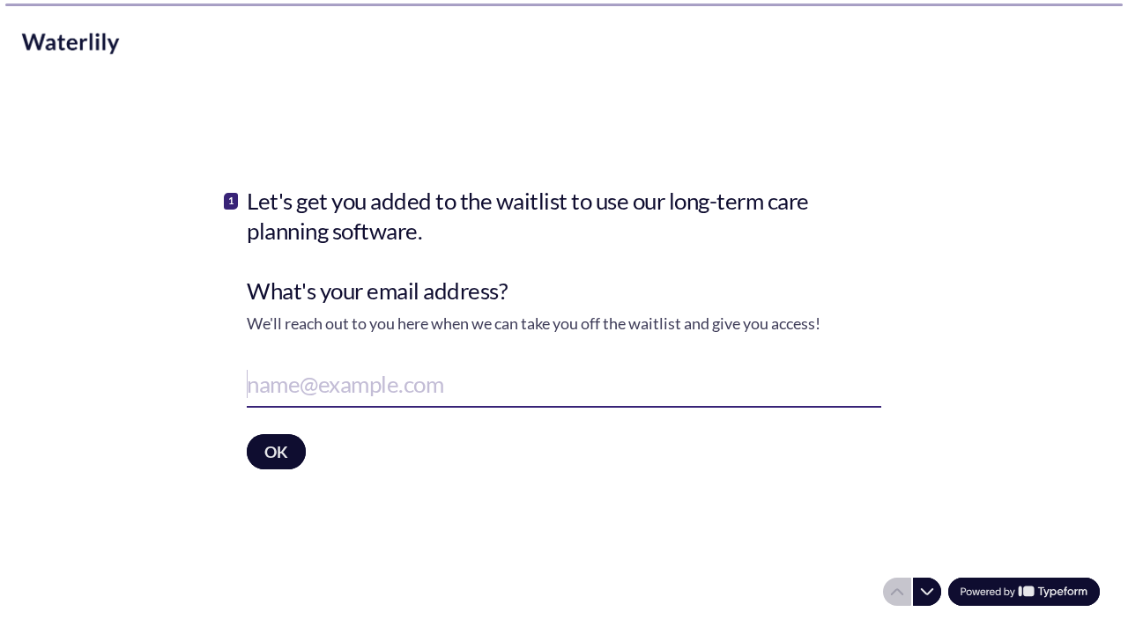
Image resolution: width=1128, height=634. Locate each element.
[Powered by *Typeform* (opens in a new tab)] (1024, 592)
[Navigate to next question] (927, 592)
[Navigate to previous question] (897, 592)
